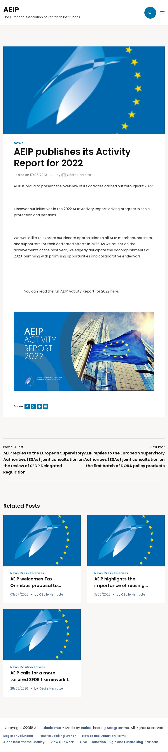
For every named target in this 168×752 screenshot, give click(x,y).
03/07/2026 (19, 594)
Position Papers (32, 667)
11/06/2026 (102, 594)
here (114, 291)
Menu (162, 13)
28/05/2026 (19, 688)
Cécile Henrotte (78, 175)
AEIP (11, 9)
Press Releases (32, 573)
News (18, 143)
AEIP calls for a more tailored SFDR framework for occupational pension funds (41, 679)
